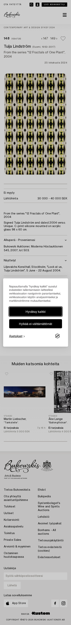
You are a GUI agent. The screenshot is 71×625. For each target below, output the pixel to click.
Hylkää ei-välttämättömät (35, 324)
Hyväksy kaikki (36, 311)
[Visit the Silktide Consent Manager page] (57, 336)
